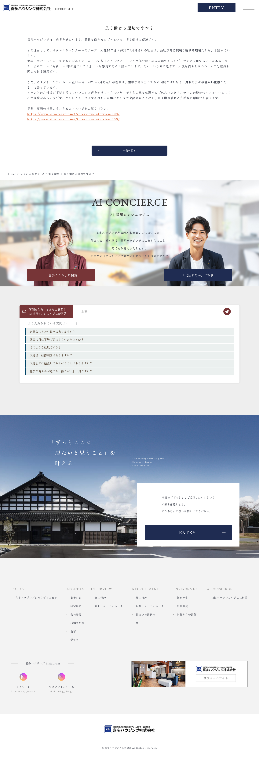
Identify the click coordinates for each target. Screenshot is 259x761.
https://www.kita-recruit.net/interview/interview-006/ (73, 119)
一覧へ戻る (129, 150)
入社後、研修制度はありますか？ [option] (51, 355)
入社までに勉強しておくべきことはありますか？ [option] (61, 363)
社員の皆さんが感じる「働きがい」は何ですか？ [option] (61, 371)
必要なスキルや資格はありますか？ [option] (52, 332)
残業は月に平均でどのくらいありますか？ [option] (57, 340)
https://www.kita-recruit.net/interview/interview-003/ (73, 113)
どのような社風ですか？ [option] (45, 347)
